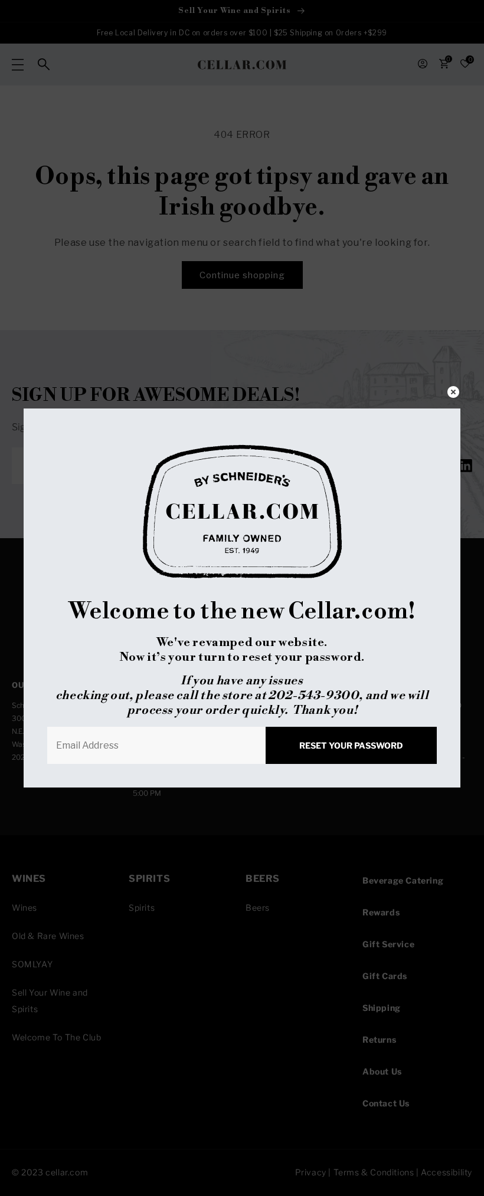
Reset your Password (351, 745)
